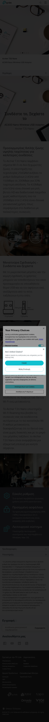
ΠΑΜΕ (24, 363)
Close (44, 349)
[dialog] (24, 361)
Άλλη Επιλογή (24, 369)
